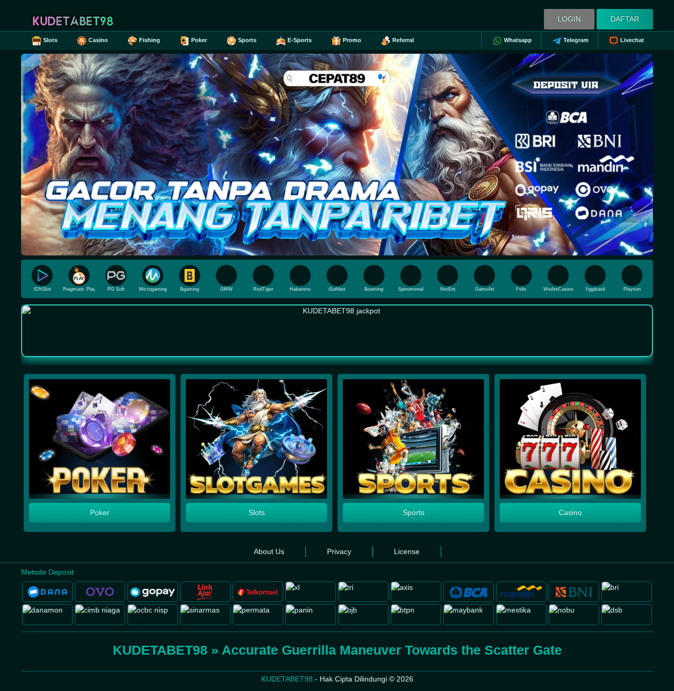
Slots (50, 40)
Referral (403, 40)
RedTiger (263, 289)
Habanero (300, 289)
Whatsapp (518, 40)
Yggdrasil (595, 289)
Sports (247, 40)
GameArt (484, 289)
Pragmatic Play (79, 289)
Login (569, 19)
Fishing (149, 40)
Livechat (632, 40)
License (407, 551)
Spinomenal (410, 289)
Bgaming (189, 289)
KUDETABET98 (287, 679)
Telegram (576, 40)
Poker (199, 40)
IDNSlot (42, 289)
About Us (269, 551)
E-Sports (300, 40)
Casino (98, 40)
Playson (632, 289)
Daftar (624, 19)
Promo (352, 40)
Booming (373, 289)
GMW (226, 289)
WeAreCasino (558, 289)
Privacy (339, 551)
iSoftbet (337, 289)
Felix (521, 289)
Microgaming (153, 289)
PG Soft (116, 289)
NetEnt (447, 289)
